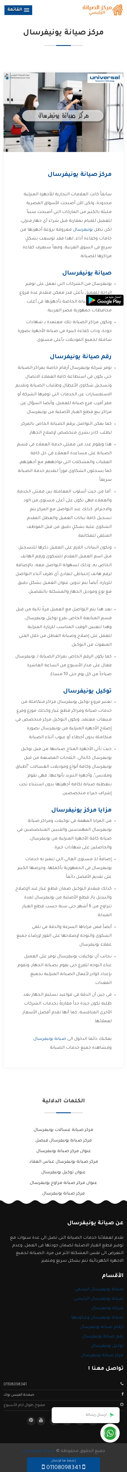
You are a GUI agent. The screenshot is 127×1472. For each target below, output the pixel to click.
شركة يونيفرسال (107, 1308)
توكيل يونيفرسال (107, 1346)
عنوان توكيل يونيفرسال (63, 1172)
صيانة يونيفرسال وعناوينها (97, 1318)
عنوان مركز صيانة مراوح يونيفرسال (63, 1183)
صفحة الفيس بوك (19, 1395)
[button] (18, 10)
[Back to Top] (5, 1457)
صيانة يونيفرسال (49, 1039)
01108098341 (15, 1385)
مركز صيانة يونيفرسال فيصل (63, 1141)
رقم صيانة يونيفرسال (102, 1336)
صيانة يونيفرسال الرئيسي (98, 1299)
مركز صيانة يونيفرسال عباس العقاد (63, 1162)
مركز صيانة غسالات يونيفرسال (63, 1130)
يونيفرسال (83, 230)
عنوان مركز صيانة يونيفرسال (63, 1151)
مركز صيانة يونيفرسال (63, 1194)
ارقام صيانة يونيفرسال (101, 1327)
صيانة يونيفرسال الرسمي (99, 1289)
